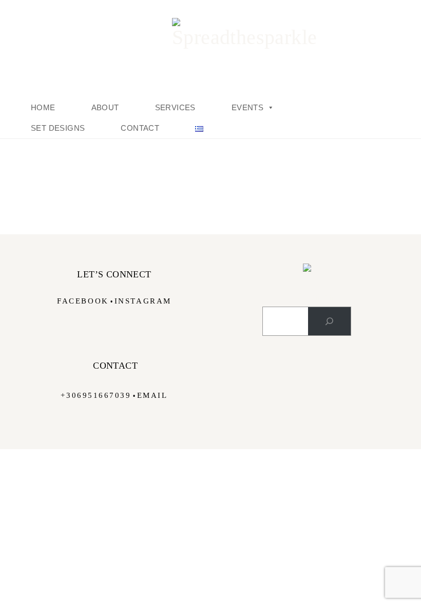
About (105, 107)
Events (247, 107)
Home (43, 107)
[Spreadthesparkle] (210, 33)
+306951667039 (96, 395)
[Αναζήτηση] (329, 321)
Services (175, 107)
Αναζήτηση (307, 296)
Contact (140, 128)
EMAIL (152, 395)
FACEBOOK (82, 301)
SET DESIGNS (58, 128)
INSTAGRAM (142, 301)
